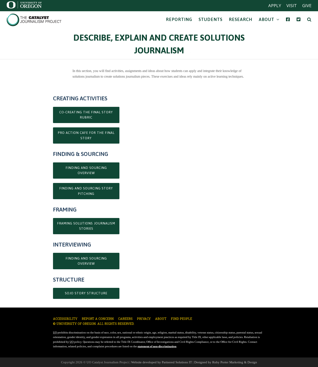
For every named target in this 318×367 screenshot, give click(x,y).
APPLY (274, 5)
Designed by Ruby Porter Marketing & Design (225, 362)
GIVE (307, 5)
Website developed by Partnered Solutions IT (161, 362)
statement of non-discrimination (157, 346)
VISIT (291, 5)
